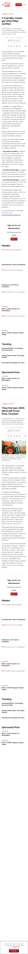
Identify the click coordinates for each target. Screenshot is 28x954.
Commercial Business (8, 14)
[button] (3, 5)
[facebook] (8, 46)
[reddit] (16, 46)
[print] (25, 46)
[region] (14, 947)
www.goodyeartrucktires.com (11, 215)
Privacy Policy (16, 946)
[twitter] (14, 46)
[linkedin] (11, 46)
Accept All (14, 950)
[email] (19, 46)
